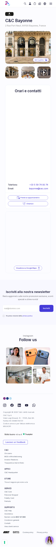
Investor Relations (11, 460)
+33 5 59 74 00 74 (38, 184)
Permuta (7, 501)
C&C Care (8, 492)
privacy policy (27, 316)
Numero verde (15, 517)
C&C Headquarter (11, 472)
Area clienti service (11, 526)
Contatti (7, 523)
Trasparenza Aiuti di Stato (14, 463)
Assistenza (8, 514)
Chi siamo (8, 453)
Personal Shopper (11, 495)
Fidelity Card (9, 498)
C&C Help (8, 511)
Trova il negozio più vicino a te (16, 482)
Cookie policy (28, 532)
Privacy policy (42, 532)
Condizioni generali (11, 520)
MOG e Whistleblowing (13, 457)
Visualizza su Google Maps (26, 268)
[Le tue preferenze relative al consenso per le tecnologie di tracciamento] (4, 542)
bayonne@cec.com (38, 188)
